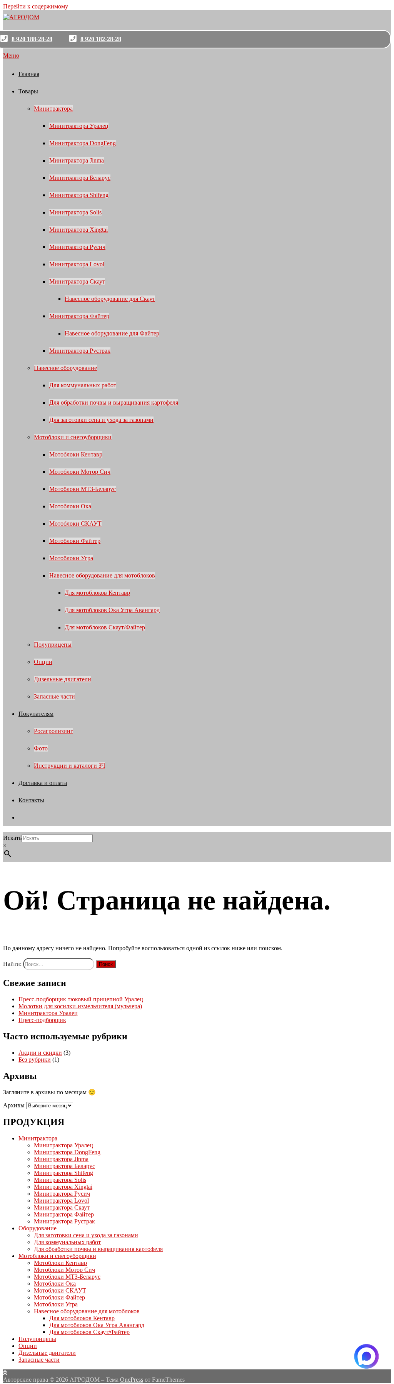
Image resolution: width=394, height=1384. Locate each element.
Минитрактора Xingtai (78, 229)
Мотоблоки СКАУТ (75, 523)
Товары (28, 91)
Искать (12, 838)
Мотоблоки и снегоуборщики (73, 437)
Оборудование (37, 1228)
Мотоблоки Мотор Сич (79, 471)
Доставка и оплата (42, 783)
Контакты (31, 800)
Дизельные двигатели (62, 679)
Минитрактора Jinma (76, 160)
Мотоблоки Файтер (74, 541)
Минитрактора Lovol (76, 264)
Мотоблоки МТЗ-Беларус (82, 489)
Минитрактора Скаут (77, 281)
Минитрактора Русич (77, 247)
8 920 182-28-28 (100, 39)
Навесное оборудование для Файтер (112, 333)
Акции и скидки (40, 1052)
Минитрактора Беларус (79, 177)
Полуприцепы (53, 644)
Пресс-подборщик (42, 1020)
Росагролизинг (53, 731)
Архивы (14, 1105)
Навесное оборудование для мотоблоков (102, 575)
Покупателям (35, 713)
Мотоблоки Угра (71, 558)
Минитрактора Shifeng (79, 195)
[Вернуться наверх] (5, 1372)
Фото (41, 748)
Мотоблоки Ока (70, 506)
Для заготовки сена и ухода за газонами (101, 420)
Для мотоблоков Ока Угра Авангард (112, 610)
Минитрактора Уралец (79, 126)
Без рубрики (34, 1059)
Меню (11, 55)
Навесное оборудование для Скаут (110, 298)
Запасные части (54, 696)
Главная (28, 74)
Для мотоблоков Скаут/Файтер (105, 627)
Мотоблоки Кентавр (75, 454)
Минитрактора (53, 108)
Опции (43, 662)
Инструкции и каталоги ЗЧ (69, 765)
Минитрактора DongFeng (82, 143)
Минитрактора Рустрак (79, 350)
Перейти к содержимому (35, 6)
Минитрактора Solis (75, 212)
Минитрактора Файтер (79, 316)
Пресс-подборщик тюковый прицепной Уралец (80, 999)
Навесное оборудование (65, 368)
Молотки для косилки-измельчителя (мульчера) (80, 1006)
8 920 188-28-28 (32, 39)
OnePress (131, 1379)
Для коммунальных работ (82, 385)
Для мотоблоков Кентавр (97, 592)
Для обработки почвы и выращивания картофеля (113, 402)
